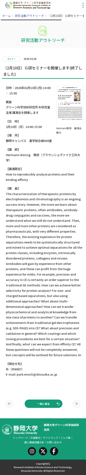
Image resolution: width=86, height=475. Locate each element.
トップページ (20, 437)
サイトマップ (50, 437)
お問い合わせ (54, 442)
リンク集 (66, 437)
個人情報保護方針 (34, 442)
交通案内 (35, 437)
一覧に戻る (43, 403)
